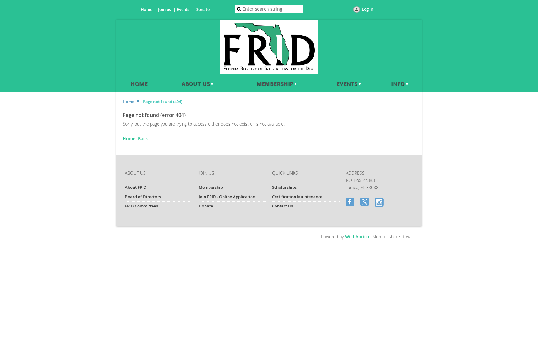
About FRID (136, 187)
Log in (367, 9)
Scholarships (284, 187)
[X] (365, 202)
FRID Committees (141, 206)
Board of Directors (143, 196)
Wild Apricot (358, 237)
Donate (202, 9)
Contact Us (282, 206)
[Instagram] (380, 202)
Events (183, 9)
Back (143, 138)
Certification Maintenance (297, 196)
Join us (164, 9)
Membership (211, 187)
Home (146, 9)
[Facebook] (351, 202)
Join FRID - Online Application (227, 196)
